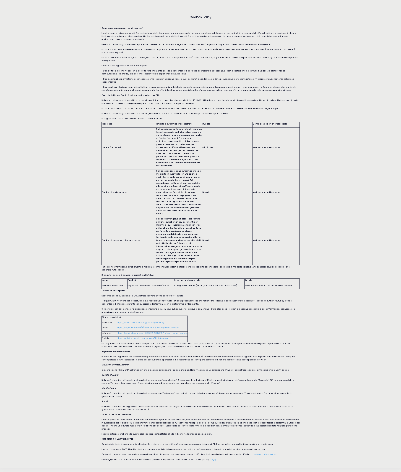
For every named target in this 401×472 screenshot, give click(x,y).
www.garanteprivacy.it (265, 454)
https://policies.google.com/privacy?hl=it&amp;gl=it (144, 338)
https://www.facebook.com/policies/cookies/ (140, 322)
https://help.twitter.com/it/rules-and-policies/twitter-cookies (148, 327)
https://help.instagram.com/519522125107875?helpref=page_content (152, 333)
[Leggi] (213, 459)
